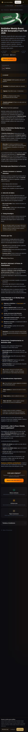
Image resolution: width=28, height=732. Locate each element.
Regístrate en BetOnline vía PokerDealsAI (11, 462)
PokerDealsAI (20, 303)
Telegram (13, 54)
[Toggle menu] (23, 2)
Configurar (13, 729)
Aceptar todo (20, 729)
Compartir (6, 54)
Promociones (6, 9)
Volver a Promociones (7, 530)
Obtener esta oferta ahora (13, 480)
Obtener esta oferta (8, 59)
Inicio (2, 9)
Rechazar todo (5, 729)
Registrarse (18, 2)
